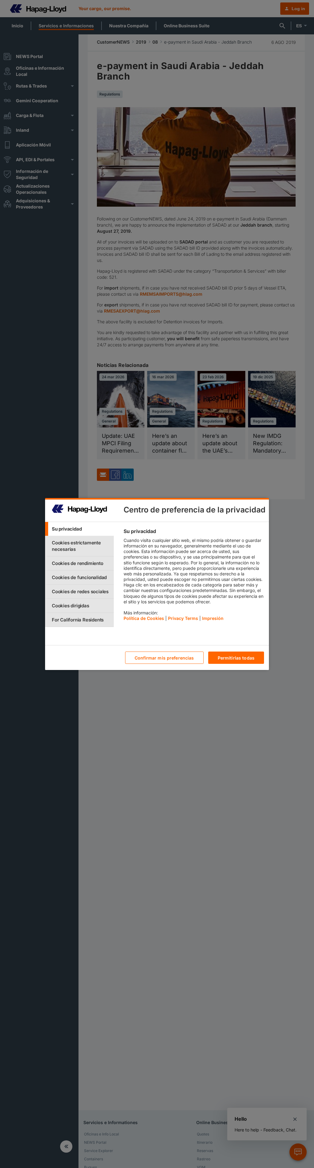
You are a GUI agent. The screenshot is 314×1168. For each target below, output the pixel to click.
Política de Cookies (144, 618)
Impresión (213, 618)
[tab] (79, 529)
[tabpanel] (194, 576)
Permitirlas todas (236, 657)
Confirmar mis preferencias (164, 657)
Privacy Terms (183, 618)
